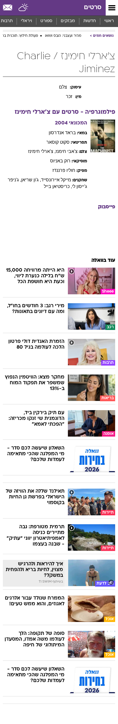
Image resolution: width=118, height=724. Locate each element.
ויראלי (26, 21)
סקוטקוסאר (58, 142)
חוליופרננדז (63, 170)
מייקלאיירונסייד (56, 179)
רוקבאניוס (60, 160)
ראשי (109, 21)
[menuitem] (89, 21)
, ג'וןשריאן (31, 179)
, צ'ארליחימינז (42, 151)
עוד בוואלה (103, 260)
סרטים (92, 8)
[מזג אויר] (24, 7)
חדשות (89, 21)
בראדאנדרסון (62, 132)
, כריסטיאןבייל (58, 186)
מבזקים (68, 21)
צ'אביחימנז (67, 151)
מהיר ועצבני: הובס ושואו (63, 36)
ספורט (46, 21)
